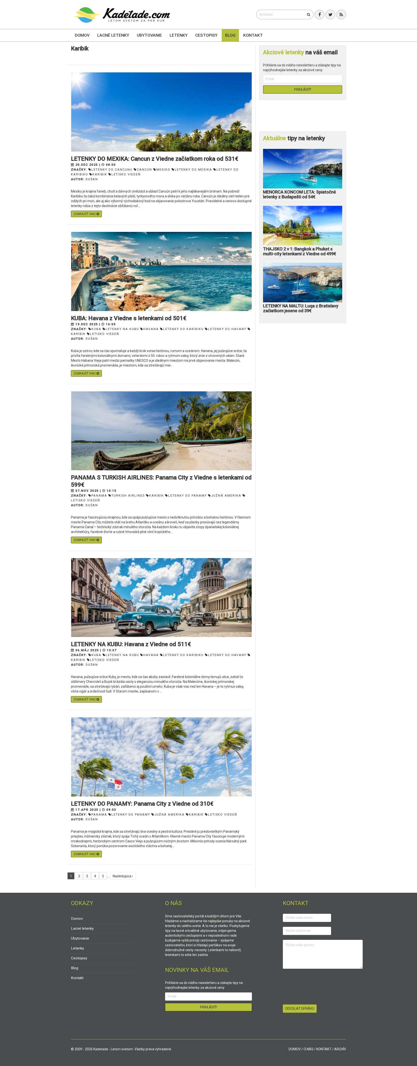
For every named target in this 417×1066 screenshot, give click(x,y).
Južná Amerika (226, 495)
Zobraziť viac (85, 214)
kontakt (323, 1049)
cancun (144, 169)
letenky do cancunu (111, 169)
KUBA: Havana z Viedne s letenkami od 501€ (128, 318)
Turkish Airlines (128, 495)
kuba (96, 329)
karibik (99, 174)
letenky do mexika (193, 169)
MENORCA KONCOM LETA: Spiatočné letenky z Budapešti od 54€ (299, 194)
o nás (308, 1049)
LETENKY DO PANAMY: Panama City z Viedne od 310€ (142, 803)
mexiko (163, 169)
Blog (230, 35)
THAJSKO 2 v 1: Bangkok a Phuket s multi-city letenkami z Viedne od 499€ (299, 251)
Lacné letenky (113, 35)
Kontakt (253, 35)
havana (151, 329)
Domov (82, 35)
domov (295, 1049)
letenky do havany (227, 329)
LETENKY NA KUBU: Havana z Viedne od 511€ (131, 644)
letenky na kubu (122, 329)
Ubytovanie (149, 35)
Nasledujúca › (123, 876)
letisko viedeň (126, 174)
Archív (340, 1049)
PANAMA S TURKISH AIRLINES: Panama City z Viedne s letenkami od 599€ (161, 481)
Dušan (92, 179)
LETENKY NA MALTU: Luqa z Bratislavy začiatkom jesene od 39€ (300, 308)
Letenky (179, 35)
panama (99, 495)
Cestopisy (206, 35)
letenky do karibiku (183, 329)
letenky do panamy (187, 495)
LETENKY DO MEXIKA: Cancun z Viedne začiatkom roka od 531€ (154, 158)
